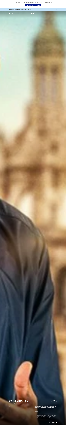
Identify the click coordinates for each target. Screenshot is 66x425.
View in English (27, 9)
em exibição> (39, 419)
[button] (9, 13)
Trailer (54, 400)
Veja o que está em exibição (33, 5)
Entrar (55, 13)
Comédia (11, 406)
